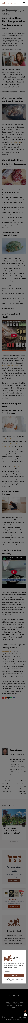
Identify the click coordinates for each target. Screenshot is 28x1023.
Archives (18, 1017)
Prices (7, 1002)
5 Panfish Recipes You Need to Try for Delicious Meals (6, 787)
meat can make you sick (10, 365)
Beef (21, 1002)
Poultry (17, 1004)
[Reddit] (6, 698)
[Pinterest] (3, 698)
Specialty (19, 1006)
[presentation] (14, 817)
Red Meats (9, 1006)
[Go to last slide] (4, 825)
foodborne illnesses (9, 439)
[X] (8, 698)
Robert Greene (6, 49)
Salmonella (16, 466)
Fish (9, 1004)
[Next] (23, 825)
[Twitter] (14, 995)
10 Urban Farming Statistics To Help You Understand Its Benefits (12, 831)
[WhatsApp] (11, 698)
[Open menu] (24, 3)
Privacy (11, 1017)
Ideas (15, 1002)
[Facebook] (14, 698)
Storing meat (6, 651)
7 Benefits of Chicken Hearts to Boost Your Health (21, 787)
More (14, 1007)
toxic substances (15, 142)
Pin (4, 54)
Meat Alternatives (16, 49)
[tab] (10, 841)
